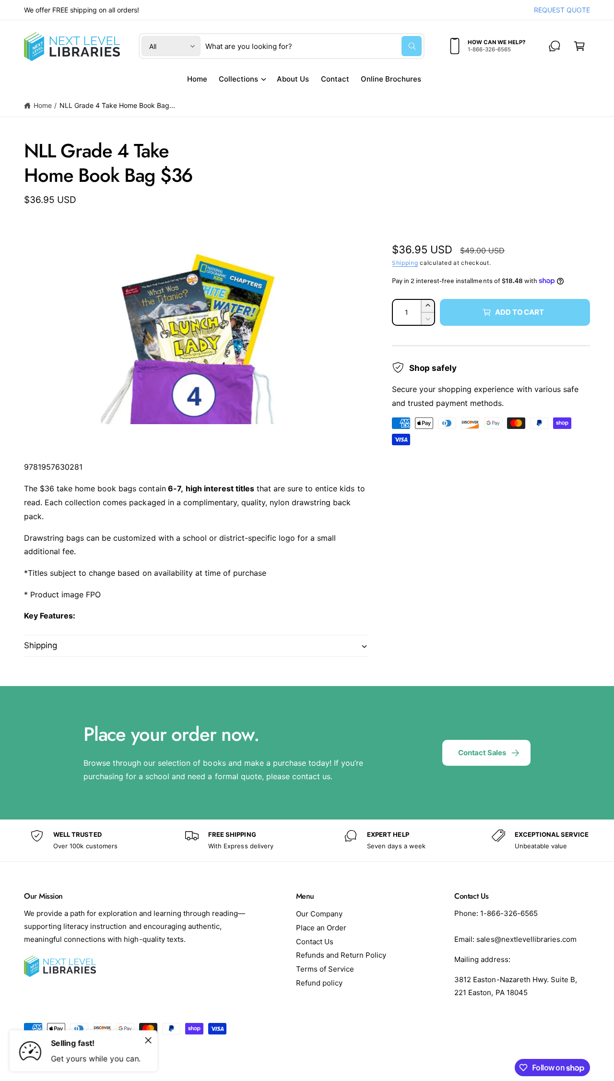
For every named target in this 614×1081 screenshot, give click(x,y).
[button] (579, 46)
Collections (238, 78)
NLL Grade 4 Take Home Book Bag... (117, 105)
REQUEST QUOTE (562, 10)
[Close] (148, 1040)
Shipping (405, 262)
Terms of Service (325, 969)
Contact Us (314, 941)
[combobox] (313, 46)
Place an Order (321, 927)
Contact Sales (482, 752)
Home (43, 105)
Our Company (319, 913)
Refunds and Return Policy (341, 955)
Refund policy (319, 982)
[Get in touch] (554, 46)
